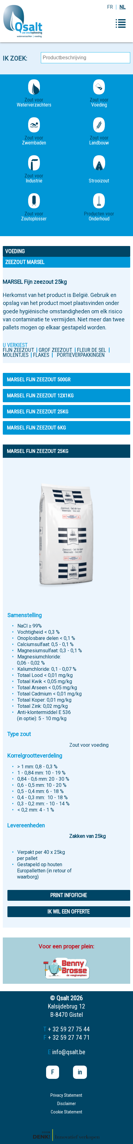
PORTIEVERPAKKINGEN (81, 355)
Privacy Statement (66, 1095)
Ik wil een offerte (69, 911)
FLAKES (41, 355)
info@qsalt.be (68, 1052)
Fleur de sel (91, 350)
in (80, 1072)
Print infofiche (68, 895)
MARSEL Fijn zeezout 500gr (39, 379)
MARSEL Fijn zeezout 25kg (37, 411)
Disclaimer (66, 1103)
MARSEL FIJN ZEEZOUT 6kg (36, 427)
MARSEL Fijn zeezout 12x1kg (40, 395)
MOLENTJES (15, 355)
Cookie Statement (66, 1111)
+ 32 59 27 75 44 (69, 1029)
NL (122, 7)
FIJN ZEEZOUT (18, 350)
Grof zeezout (55, 350)
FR (110, 7)
